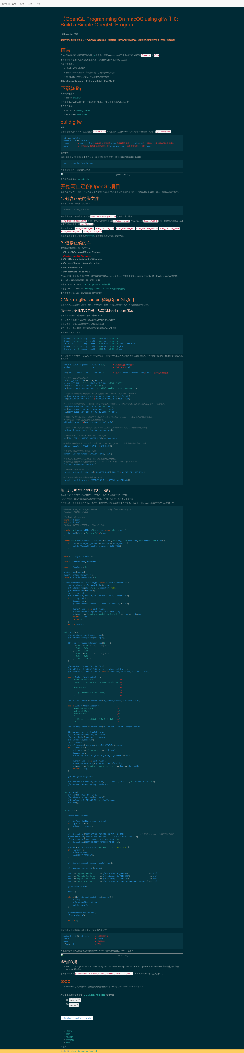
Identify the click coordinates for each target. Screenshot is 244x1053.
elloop (73, 1050)
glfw (93, 55)
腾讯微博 (70, 1039)
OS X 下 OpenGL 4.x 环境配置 (96, 284)
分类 (30, 3)
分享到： (70, 1031)
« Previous (67, 1018)
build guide (82, 114)
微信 (68, 1042)
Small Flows (9, 4)
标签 (39, 3)
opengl (74, 1004)
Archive (78, 1018)
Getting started (83, 110)
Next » (88, 1018)
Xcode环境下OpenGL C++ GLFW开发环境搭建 (104, 288)
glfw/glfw (76, 97)
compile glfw (83, 179)
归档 (22, 3)
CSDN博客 (100, 995)
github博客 (89, 995)
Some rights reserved (87, 1050)
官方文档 (90, 236)
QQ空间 (69, 1036)
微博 (68, 1033)
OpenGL (75, 1000)
